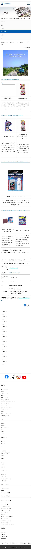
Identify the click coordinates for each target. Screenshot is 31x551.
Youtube (3, 534)
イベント (2, 28)
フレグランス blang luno (6, 516)
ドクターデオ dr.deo (5, 506)
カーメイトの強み (5, 427)
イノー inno (3, 502)
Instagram (3, 538)
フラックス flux (4, 504)
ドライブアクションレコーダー (7, 401)
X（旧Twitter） (4, 536)
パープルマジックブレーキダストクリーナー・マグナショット (23, 136)
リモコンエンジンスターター (7, 407)
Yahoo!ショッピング (5, 492)
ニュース (5, 18)
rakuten (3, 490)
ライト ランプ (4, 405)
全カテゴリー (3, 21)
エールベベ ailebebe (5, 510)
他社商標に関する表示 (25, 543)
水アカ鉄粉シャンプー (8, 136)
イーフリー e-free (5, 522)
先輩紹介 (3, 465)
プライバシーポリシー (14, 543)
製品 (2, 25)
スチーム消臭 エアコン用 (22, 230)
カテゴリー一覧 (4, 389)
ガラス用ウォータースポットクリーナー (15, 196)
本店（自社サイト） (5, 488)
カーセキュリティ (5, 409)
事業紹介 (3, 441)
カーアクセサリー (5, 397)
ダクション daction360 (6, 508)
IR (1, 38)
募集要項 (3, 467)
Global (2, 433)
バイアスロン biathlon (6, 500)
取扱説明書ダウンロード (6, 478)
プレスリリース (12, 18)
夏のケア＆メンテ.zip (16, 250)
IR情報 (2, 429)
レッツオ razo (4, 512)
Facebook (3, 532)
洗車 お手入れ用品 (5, 399)
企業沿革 (3, 425)
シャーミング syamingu (6, 520)
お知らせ (2, 34)
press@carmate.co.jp (13, 268)
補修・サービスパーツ (5, 413)
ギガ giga (3, 514)
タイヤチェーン (4, 393)
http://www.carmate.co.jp (14, 272)
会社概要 (3, 423)
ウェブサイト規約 (5, 543)
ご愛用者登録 (4, 476)
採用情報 (3, 431)
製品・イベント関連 (5, 453)
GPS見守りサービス (5, 415)
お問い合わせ (4, 480)
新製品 (2, 391)
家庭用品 (3, 411)
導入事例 (3, 443)
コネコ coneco (4, 518)
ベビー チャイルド (5, 403)
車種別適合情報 (4, 474)
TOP (2, 18)
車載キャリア (4, 395)
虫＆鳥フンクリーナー (23, 98)
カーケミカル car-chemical (7, 524)
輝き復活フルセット (9, 98)
